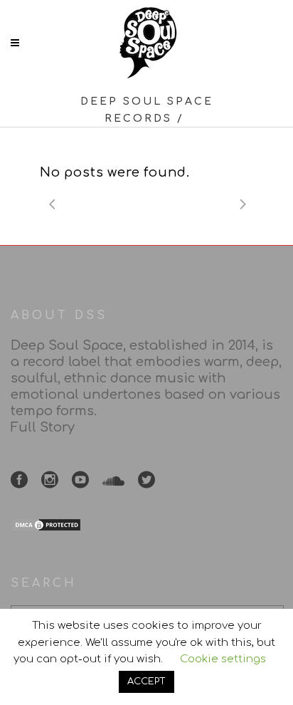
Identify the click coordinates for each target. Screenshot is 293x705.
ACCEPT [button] (146, 681)
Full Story (43, 427)
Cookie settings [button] (223, 659)
